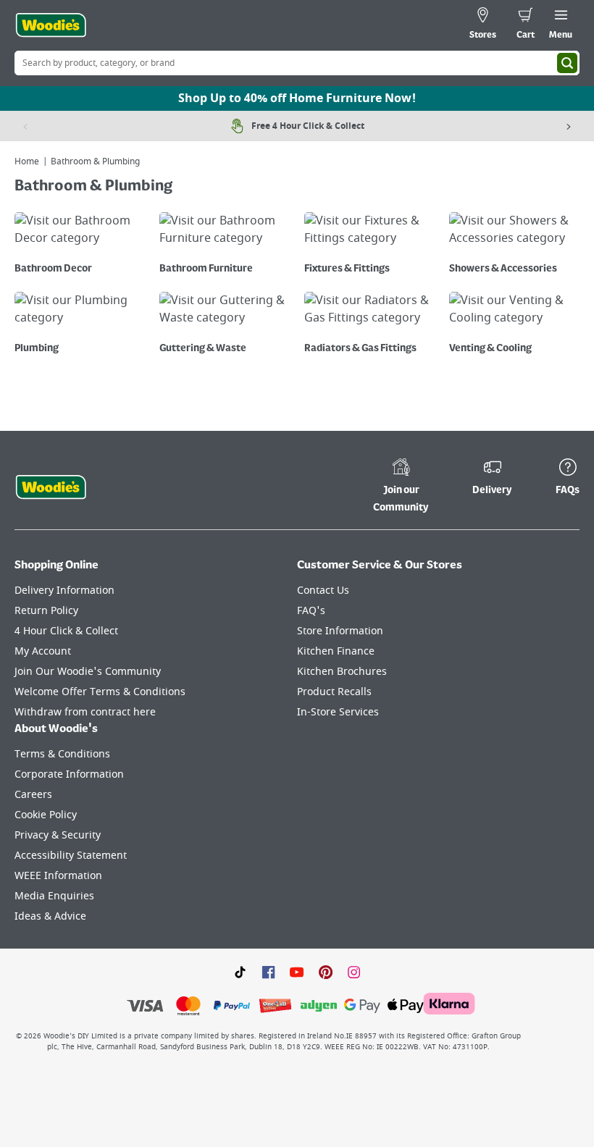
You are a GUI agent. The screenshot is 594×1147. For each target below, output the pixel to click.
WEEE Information (58, 875)
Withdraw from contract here (85, 712)
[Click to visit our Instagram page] (354, 971)
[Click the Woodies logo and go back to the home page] (50, 25)
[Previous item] (25, 126)
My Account (42, 651)
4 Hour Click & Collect (66, 631)
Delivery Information (64, 590)
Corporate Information (69, 774)
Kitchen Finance (336, 651)
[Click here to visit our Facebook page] (268, 971)
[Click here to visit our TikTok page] (240, 971)
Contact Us (323, 590)
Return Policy (46, 610)
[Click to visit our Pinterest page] (325, 971)
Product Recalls (334, 691)
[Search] (567, 63)
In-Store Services (338, 712)
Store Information (340, 631)
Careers (33, 794)
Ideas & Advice (50, 916)
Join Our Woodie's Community (87, 671)
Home (26, 161)
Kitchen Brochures (342, 671)
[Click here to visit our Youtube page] (297, 971)
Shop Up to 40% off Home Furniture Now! (297, 98)
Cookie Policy (45, 815)
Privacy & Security (57, 835)
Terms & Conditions (62, 754)
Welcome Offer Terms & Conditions (99, 691)
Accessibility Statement (70, 855)
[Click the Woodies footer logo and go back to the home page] (50, 487)
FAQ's (311, 610)
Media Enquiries (54, 896)
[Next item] (569, 126)
